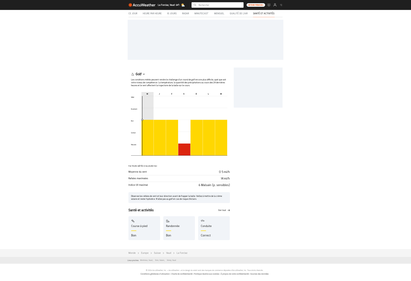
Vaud (168, 253)
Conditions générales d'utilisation (155, 274)
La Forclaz (182, 253)
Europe (145, 253)
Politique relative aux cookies (207, 274)
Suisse (157, 253)
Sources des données (259, 274)
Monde (132, 253)
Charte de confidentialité (182, 274)
